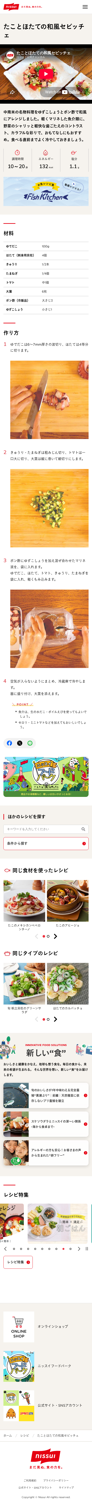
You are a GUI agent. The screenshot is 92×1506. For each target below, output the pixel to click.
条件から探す (17, 843)
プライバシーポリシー (56, 1480)
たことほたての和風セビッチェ (58, 1435)
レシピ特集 (15, 1262)
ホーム (7, 1435)
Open (85, 7)
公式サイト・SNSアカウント (35, 1487)
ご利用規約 (30, 1480)
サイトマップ (66, 1487)
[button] (44, 936)
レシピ (24, 1435)
